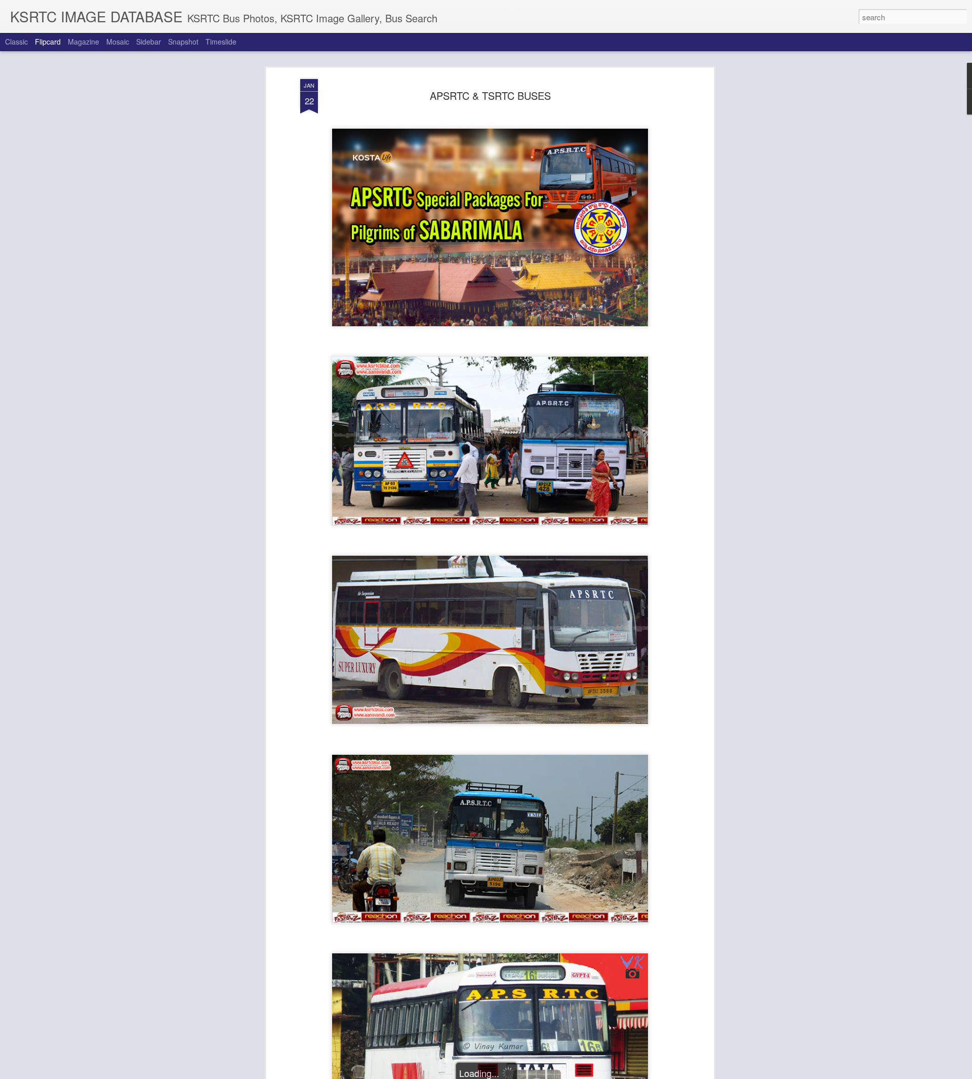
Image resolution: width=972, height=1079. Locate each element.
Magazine (83, 41)
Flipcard (48, 41)
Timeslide (221, 41)
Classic (16, 41)
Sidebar (148, 41)
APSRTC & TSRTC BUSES (490, 95)
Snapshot (183, 41)
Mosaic (117, 41)
